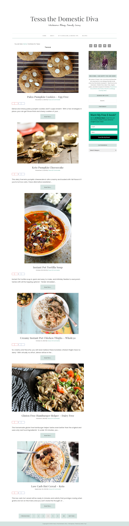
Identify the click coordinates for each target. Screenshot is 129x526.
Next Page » (72, 516)
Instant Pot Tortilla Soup (48, 267)
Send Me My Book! (104, 137)
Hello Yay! (84, 523)
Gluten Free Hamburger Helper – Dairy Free (48, 415)
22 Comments (56, 100)
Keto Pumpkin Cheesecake (48, 167)
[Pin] (13, 103)
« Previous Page (25, 516)
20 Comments (56, 170)
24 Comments (55, 418)
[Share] (20, 103)
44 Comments (55, 341)
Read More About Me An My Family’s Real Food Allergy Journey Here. (103, 88)
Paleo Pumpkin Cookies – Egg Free (48, 96)
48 (64, 516)
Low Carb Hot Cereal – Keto (47, 486)
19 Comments (56, 270)
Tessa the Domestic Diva (64, 21)
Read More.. (47, 116)
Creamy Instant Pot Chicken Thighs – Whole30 (48, 338)
